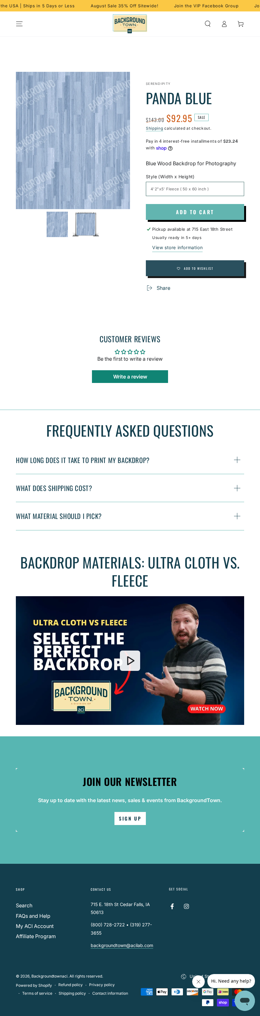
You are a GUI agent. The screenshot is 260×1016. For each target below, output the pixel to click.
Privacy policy (102, 984)
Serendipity (158, 83)
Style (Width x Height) (170, 176)
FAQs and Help (33, 916)
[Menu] (19, 24)
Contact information (110, 993)
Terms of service (37, 993)
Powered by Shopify (34, 985)
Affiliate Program (36, 936)
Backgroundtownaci (49, 976)
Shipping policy (72, 993)
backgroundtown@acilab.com (122, 945)
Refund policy (70, 984)
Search (24, 905)
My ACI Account (35, 926)
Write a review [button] (130, 376)
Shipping (154, 128)
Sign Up (130, 818)
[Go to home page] (130, 23)
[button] (207, 24)
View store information (177, 247)
